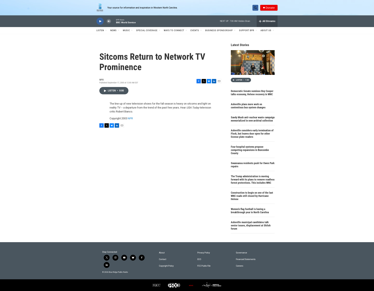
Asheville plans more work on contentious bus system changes (248, 106)
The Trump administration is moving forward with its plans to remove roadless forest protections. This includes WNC (253, 179)
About (162, 253)
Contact (162, 259)
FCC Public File (204, 266)
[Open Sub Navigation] (106, 30)
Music (126, 30)
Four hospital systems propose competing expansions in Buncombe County (250, 150)
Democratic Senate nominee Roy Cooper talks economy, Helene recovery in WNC (252, 92)
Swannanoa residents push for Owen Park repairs (253, 165)
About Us (265, 30)
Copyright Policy (166, 266)
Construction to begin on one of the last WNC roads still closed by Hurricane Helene (252, 196)
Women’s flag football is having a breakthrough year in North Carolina (250, 211)
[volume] (108, 21)
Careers (239, 266)
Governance (241, 253)
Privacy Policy (203, 253)
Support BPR (246, 30)
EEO (199, 259)
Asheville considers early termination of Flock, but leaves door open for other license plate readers (252, 133)
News (113, 30)
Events (195, 30)
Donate (270, 7)
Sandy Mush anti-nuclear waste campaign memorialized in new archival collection (253, 119)
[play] (100, 21)
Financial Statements (246, 259)
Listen (100, 30)
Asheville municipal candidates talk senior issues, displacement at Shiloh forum (251, 225)
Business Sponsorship (219, 30)
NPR (130, 118)
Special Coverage (146, 30)
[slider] (113, 21)
